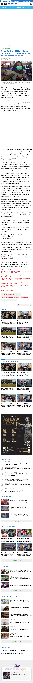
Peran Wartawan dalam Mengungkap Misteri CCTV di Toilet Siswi (18, 469)
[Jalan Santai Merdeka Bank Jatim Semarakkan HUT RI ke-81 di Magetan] (5, 502)
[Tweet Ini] (21, 305)
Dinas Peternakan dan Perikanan (10, 297)
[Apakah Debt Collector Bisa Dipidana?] (5, 608)
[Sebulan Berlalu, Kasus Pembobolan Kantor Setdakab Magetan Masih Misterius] (5, 615)
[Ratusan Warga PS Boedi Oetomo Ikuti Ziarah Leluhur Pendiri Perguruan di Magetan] (8, 346)
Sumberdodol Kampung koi (9, 300)
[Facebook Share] (18, 305)
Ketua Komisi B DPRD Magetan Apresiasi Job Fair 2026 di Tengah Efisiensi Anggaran (15, 289)
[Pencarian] (31, 4)
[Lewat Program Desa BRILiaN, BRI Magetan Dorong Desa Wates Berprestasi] (24, 315)
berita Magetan (14, 650)
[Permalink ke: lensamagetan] (2, 58)
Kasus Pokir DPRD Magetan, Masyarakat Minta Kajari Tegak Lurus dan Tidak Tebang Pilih (20, 628)
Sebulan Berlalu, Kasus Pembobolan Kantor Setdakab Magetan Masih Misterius (21, 614)
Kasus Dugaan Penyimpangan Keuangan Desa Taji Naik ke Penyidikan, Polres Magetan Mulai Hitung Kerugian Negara (20, 635)
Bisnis (2, 48)
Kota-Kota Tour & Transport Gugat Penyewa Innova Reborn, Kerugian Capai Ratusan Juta (20, 601)
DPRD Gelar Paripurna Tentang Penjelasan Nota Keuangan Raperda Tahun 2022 (17, 490)
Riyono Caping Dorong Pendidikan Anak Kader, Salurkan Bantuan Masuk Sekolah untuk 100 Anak (20, 571)
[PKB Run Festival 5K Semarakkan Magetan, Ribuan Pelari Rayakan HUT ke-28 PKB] (5, 578)
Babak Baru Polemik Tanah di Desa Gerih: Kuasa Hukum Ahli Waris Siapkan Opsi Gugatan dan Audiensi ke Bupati (20, 621)
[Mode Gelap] (28, 4)
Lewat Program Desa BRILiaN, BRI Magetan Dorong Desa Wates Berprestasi (15, 275)
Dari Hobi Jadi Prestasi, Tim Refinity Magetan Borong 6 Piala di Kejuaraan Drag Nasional (15, 282)
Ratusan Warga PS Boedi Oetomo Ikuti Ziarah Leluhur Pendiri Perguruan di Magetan (15, 286)
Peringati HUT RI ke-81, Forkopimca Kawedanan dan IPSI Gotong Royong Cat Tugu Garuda (7, 540)
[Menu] (2, 4)
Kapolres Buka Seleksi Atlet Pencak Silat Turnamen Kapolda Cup (17, 485)
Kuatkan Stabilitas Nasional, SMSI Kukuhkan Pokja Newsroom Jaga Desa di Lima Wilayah (20, 508)
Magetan (5, 650)
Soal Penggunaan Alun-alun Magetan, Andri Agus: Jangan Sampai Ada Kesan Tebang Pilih (16, 272)
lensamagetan (7, 58)
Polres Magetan (25, 650)
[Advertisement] (16, 26)
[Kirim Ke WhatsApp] (31, 305)
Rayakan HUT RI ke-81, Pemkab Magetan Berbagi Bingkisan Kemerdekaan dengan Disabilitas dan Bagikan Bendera (24, 540)
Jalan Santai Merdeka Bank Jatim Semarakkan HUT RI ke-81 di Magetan (18, 474)
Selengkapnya (16, 521)
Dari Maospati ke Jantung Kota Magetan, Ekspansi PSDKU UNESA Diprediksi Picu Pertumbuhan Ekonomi (16, 279)
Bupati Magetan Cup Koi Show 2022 (11, 294)
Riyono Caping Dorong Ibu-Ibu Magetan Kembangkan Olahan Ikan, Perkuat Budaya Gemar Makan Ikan (8, 554)
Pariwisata (7, 48)
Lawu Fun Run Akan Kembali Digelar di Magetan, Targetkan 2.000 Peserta (17, 463)
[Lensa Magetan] (10, 4)
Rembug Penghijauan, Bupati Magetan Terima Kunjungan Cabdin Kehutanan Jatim (16, 480)
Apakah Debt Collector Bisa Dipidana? (20, 607)
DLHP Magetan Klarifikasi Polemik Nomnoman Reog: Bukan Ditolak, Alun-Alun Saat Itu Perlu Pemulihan (20, 515)
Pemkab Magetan (7, 653)
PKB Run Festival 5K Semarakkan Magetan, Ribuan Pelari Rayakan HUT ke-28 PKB (20, 578)
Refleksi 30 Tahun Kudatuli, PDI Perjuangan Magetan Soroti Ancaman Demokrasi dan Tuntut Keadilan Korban (21, 584)
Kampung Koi (24, 297)
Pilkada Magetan (19, 653)
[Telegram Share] (27, 305)
